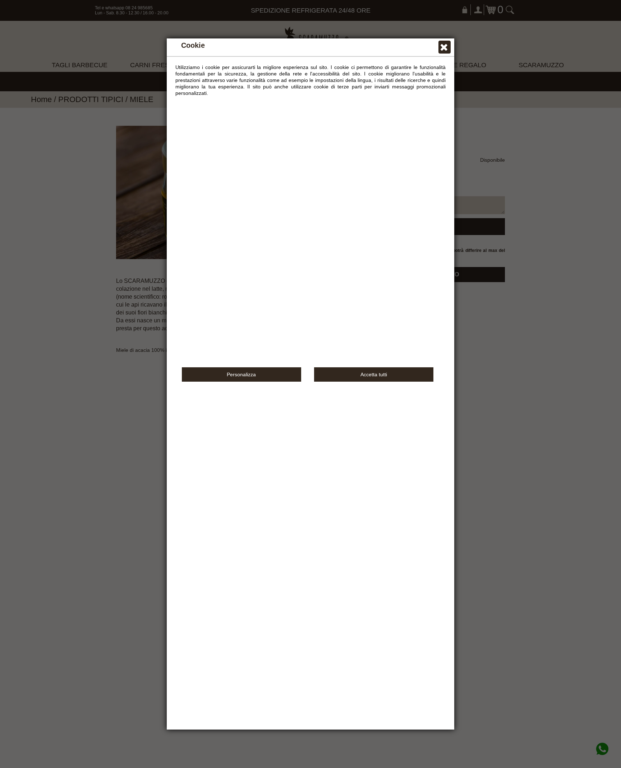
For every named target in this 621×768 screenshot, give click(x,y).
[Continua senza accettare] (444, 49)
